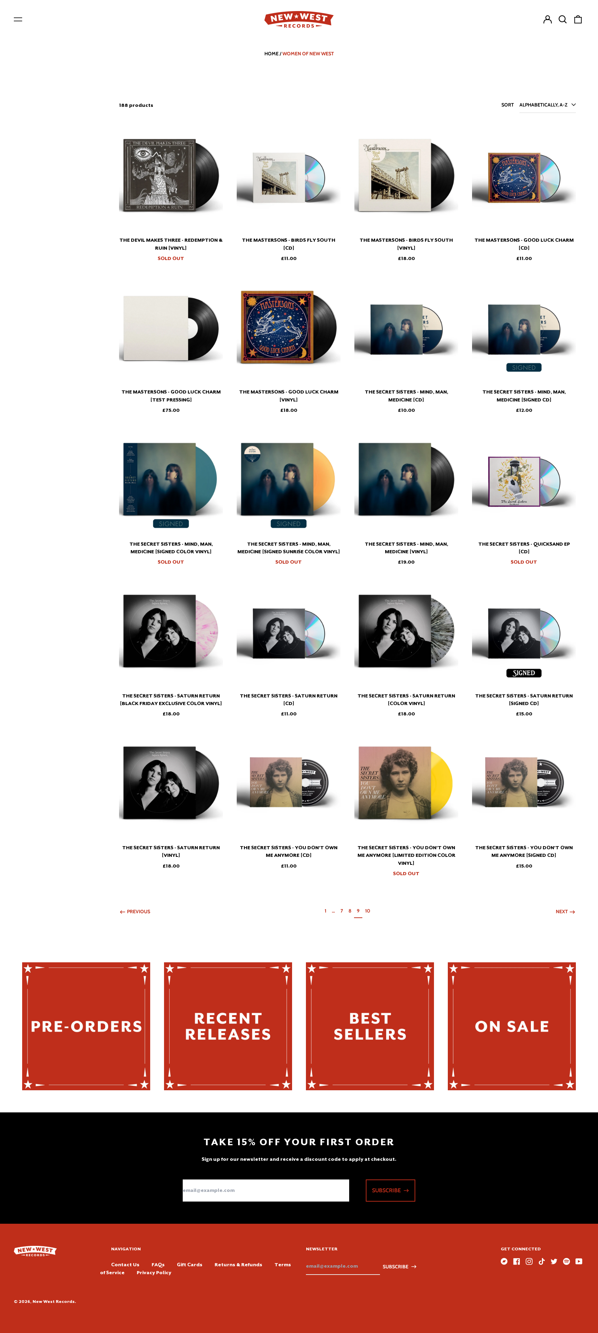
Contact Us (125, 1264)
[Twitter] (554, 1261)
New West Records (54, 1301)
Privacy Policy (154, 1272)
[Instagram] (529, 1261)
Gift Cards (189, 1264)
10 (369, 910)
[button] (562, 19)
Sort (507, 105)
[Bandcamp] (504, 1261)
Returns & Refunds (238, 1264)
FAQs (158, 1264)
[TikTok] (541, 1261)
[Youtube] (579, 1261)
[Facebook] (516, 1261)
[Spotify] (566, 1261)
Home (271, 53)
